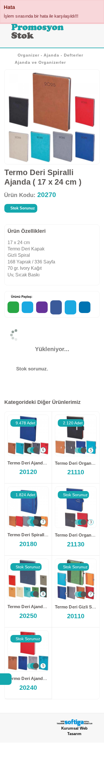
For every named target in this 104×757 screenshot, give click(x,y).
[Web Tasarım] (74, 722)
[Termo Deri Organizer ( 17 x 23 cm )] (75, 435)
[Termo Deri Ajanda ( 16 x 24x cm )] (28, 651)
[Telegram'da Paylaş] (27, 307)
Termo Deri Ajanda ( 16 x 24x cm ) (41, 678)
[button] (91, 32)
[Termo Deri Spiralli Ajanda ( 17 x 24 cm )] (28, 507)
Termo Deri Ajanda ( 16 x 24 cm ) (40, 462)
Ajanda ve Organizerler (40, 62)
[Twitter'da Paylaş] (70, 307)
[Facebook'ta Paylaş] (56, 307)
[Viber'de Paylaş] (42, 307)
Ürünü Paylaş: (21, 296)
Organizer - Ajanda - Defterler (50, 55)
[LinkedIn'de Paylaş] (84, 307)
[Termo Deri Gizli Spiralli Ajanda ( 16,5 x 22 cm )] (75, 579)
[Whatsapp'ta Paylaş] (13, 307)
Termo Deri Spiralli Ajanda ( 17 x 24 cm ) (48, 534)
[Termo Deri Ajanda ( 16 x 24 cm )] (28, 435)
